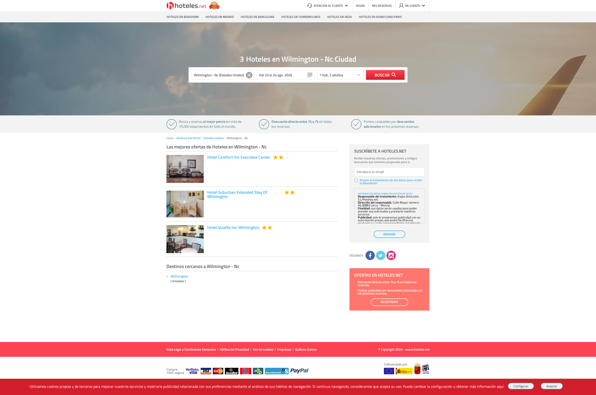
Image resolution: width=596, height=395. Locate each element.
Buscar (382, 75)
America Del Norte (188, 138)
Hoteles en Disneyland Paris (380, 17)
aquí (500, 386)
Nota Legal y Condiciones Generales (191, 349)
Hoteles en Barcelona (257, 17)
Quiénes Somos (306, 349)
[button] (298, 197)
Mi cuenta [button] (412, 5)
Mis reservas (382, 5)
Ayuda (360, 5)
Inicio (169, 138)
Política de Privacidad (234, 349)
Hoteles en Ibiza (339, 17)
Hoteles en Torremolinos (300, 17)
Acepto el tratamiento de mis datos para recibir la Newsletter (391, 182)
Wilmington (179, 276)
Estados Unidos (214, 138)
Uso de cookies (263, 349)
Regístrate (389, 302)
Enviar (389, 234)
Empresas (284, 349)
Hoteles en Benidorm (182, 17)
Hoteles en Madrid (220, 17)
